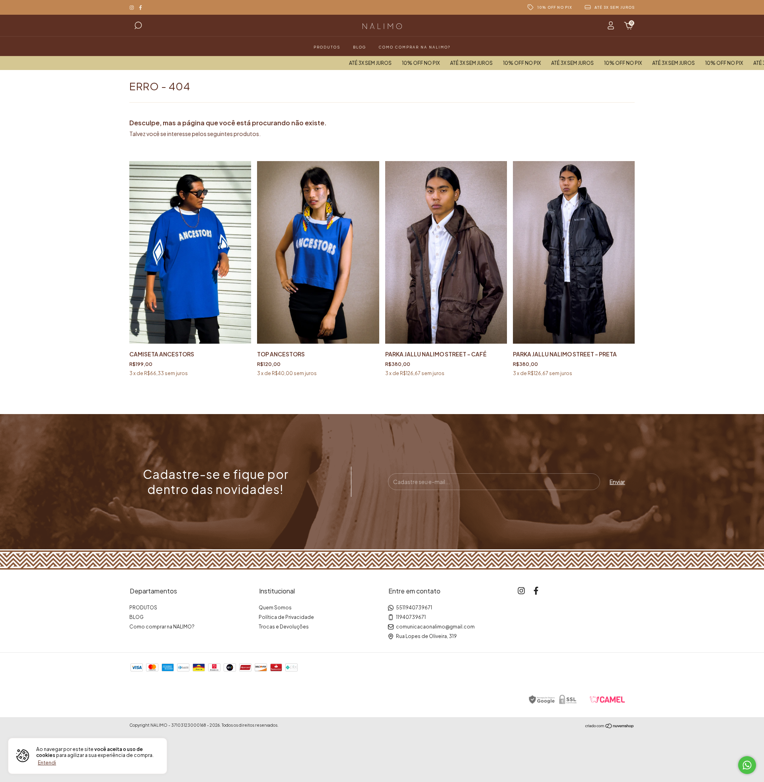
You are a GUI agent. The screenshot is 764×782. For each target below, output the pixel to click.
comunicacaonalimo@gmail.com (435, 627)
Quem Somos (275, 608)
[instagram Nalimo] (132, 7)
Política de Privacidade (286, 617)
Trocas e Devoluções (284, 627)
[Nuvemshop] (610, 725)
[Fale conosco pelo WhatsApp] (747, 765)
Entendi (47, 763)
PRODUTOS (327, 47)
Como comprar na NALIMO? (414, 47)
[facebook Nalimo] (140, 7)
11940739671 (411, 617)
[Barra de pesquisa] (138, 26)
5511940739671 (414, 608)
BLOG (359, 47)
